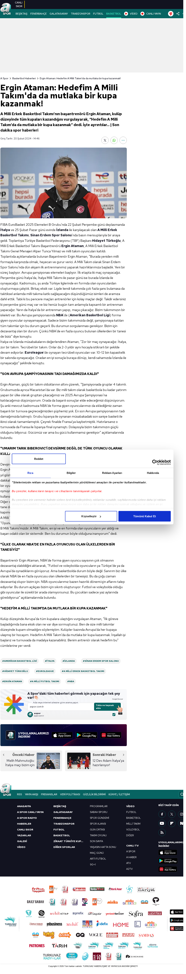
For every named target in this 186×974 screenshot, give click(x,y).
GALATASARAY (59, 13)
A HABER (131, 857)
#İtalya (49, 661)
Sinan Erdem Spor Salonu (51, 235)
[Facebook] (162, 814)
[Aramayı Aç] (182, 794)
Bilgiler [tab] (71, 472)
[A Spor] (5, 9)
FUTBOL (98, 13)
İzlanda (62, 230)
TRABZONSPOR (80, 13)
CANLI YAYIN (153, 13)
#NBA (70, 681)
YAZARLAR (24, 835)
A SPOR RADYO (27, 818)
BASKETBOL (113, 13)
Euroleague (34, 352)
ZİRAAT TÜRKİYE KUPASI (69, 841)
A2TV (129, 869)
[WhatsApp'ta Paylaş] (114, 140)
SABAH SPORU (98, 812)
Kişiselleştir (88, 516)
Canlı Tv (132, 845)
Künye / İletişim (119, 794)
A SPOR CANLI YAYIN (30, 812)
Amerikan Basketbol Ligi (90, 315)
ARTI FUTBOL (98, 858)
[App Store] (62, 735)
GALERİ (22, 841)
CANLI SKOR (25, 829)
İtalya (5, 230)
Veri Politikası (70, 794)
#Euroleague (45, 671)
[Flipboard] (171, 823)
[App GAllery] (110, 735)
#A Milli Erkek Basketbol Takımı (83, 671)
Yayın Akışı (31, 794)
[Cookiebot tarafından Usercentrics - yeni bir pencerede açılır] (155, 462)
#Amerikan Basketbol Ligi (19, 661)
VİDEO (134, 13)
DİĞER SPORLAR (64, 847)
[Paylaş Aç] (177, 13)
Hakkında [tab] (153, 472)
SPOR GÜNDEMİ (99, 818)
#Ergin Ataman (12, 681)
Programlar (99, 806)
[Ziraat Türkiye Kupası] (170, 13)
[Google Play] (86, 735)
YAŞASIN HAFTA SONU (103, 847)
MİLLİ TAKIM (133, 823)
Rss (19, 794)
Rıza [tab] (30, 472)
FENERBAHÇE (38, 13)
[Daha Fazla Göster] (123, 140)
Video (130, 806)
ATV (128, 863)
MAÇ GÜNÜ (97, 852)
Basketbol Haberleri (24, 78)
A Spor (4, 78)
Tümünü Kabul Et (144, 516)
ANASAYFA (24, 806)
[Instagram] (181, 814)
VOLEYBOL (133, 829)
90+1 (93, 864)
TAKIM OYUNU (98, 835)
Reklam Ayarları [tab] (112, 472)
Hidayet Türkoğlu (106, 240)
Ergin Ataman (72, 246)
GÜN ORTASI (97, 829)
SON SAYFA (96, 841)
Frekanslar (49, 794)
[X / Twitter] (171, 814)
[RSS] (162, 832)
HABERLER (24, 823)
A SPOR (130, 851)
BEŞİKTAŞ (21, 13)
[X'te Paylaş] (105, 140)
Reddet (38, 458)
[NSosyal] (181, 823)
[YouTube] (162, 823)
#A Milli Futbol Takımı (44, 681)
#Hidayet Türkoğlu (15, 671)
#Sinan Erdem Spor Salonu (101, 661)
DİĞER (130, 835)
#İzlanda (68, 661)
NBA (59, 315)
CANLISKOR (18, 4)
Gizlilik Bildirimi (94, 794)
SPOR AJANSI (98, 823)
